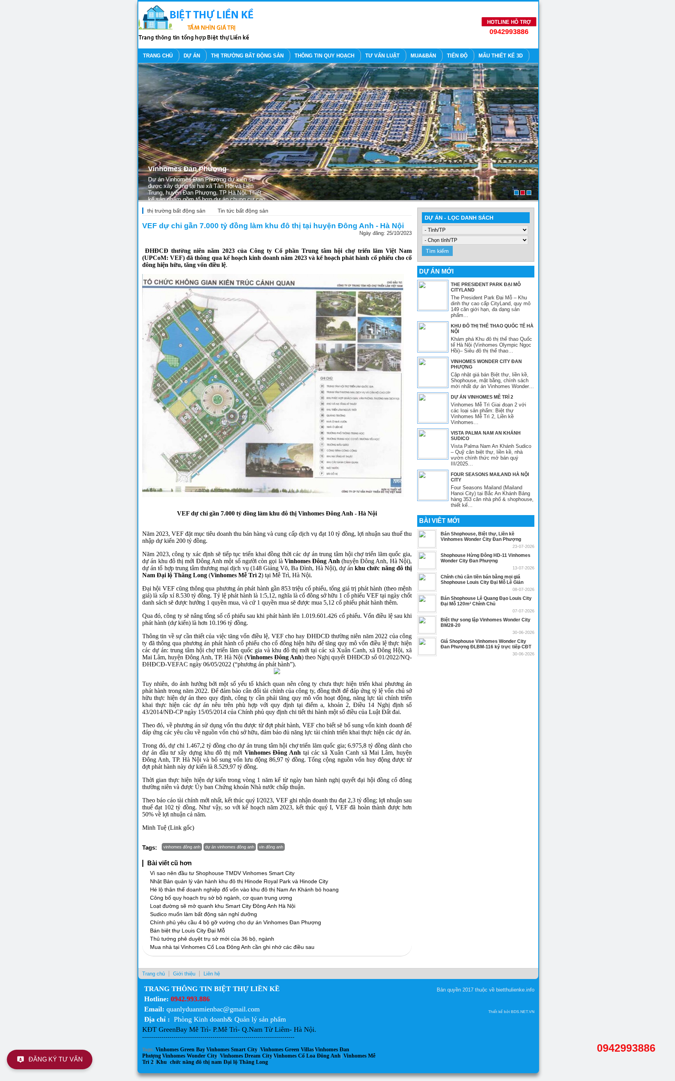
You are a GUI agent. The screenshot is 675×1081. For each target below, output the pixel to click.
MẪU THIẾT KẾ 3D (501, 56)
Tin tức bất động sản (243, 211)
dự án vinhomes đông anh (229, 847)
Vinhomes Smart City (231, 1049)
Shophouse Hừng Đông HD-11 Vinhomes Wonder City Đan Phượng (485, 558)
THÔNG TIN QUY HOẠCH (324, 56)
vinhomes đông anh (181, 847)
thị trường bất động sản (176, 211)
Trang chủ (158, 56)
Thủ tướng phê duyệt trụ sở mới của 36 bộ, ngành (212, 939)
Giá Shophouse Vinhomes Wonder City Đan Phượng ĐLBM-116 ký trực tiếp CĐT (486, 644)
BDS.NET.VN (522, 1011)
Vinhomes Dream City (246, 1056)
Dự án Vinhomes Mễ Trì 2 (482, 397)
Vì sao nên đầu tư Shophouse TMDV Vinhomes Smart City (222, 873)
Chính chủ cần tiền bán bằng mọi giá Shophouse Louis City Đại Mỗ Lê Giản (482, 579)
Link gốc (181, 827)
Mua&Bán (423, 56)
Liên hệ (212, 974)
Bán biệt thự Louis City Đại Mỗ (187, 930)
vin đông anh (271, 847)
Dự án (192, 56)
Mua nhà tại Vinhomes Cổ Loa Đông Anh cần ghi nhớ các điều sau (232, 947)
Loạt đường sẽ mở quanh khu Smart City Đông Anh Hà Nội (222, 906)
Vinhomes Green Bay (180, 1049)
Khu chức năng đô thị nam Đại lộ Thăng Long (212, 1062)
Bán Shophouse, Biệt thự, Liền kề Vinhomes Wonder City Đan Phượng (481, 536)
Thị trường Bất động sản (247, 56)
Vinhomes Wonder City (189, 1056)
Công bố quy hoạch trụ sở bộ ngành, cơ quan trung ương (221, 898)
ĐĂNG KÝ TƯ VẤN (56, 1059)
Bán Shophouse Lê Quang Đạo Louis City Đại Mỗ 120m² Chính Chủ (486, 601)
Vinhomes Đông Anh (325, 513)
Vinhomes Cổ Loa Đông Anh (307, 1056)
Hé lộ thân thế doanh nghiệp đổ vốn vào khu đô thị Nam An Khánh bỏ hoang (244, 889)
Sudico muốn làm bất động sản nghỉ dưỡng (203, 914)
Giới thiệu (184, 974)
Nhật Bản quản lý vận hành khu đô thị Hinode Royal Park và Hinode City (239, 881)
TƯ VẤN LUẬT (382, 56)
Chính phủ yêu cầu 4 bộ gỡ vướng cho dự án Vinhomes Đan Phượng (235, 922)
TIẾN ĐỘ (457, 56)
